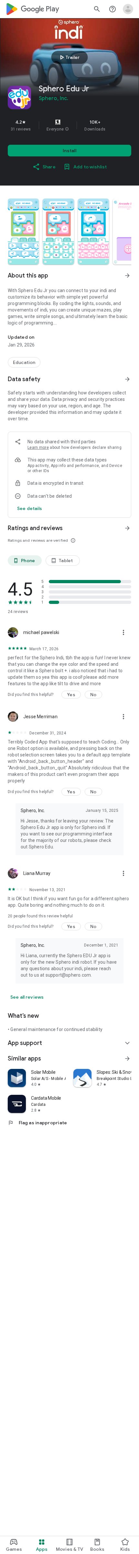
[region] (69, 125)
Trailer (69, 57)
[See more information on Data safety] (127, 379)
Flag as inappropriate (37, 1123)
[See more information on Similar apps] (127, 1058)
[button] (67, 129)
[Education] (24, 362)
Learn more (38, 447)
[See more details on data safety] (30, 508)
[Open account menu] (128, 9)
